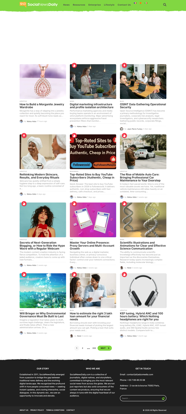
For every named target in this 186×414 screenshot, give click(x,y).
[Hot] (74, 65)
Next (103, 348)
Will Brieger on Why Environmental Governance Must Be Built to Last (43, 315)
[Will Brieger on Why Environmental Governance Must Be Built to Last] (43, 290)
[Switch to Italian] (146, 3)
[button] (164, 4)
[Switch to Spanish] (140, 3)
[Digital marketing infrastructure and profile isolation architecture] (93, 81)
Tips (71, 239)
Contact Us (124, 5)
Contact (70, 410)
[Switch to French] (135, 3)
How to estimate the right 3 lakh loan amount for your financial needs (91, 316)
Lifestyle (109, 5)
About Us (24, 410)
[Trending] (124, 65)
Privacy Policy (37, 410)
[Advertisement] (93, 40)
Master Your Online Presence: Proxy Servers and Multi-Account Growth (92, 245)
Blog (122, 101)
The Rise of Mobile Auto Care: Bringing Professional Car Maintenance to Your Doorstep (140, 177)
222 (94, 348)
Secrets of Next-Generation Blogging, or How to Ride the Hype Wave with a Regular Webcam (42, 245)
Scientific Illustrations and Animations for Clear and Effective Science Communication (143, 245)
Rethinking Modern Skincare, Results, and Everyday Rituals (39, 176)
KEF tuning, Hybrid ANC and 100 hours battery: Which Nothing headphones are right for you (141, 316)
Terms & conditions (55, 410)
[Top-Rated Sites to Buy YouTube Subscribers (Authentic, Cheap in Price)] (93, 151)
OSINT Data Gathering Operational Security (143, 106)
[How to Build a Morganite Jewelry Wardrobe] (43, 81)
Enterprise (94, 5)
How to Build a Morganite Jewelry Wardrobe (42, 106)
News (66, 5)
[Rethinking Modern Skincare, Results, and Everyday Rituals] (43, 151)
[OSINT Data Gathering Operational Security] (143, 81)
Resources (79, 5)
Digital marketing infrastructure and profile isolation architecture (91, 106)
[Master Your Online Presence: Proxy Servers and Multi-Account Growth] (93, 220)
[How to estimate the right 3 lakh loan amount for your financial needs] (93, 290)
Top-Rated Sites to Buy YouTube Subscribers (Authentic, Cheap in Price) (92, 177)
